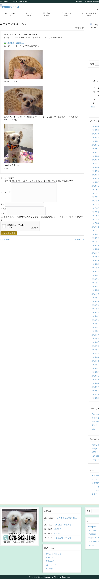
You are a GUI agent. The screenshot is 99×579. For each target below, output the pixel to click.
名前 (2, 204)
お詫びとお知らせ (53, 554)
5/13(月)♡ (50, 568)
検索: (92, 64)
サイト (3, 213)
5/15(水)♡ (50, 561)
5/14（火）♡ (51, 565)
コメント (6, 192)
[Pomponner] (9, 6)
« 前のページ (5, 239)
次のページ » (78, 239)
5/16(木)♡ (50, 557)
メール (3, 209)
